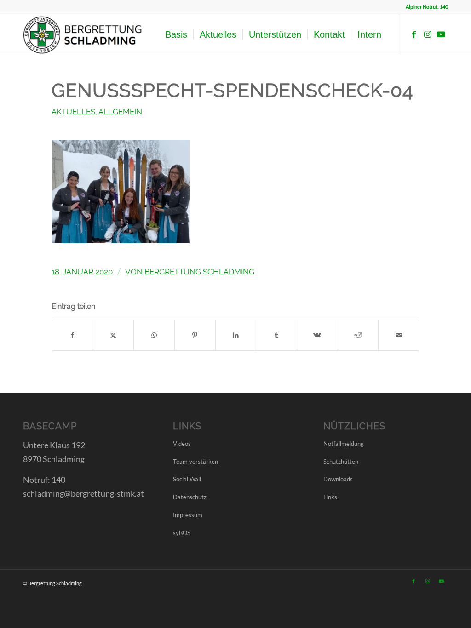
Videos (182, 443)
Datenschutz (190, 497)
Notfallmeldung (343, 443)
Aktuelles (73, 111)
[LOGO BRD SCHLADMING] (85, 34)
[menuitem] (176, 34)
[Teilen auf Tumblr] (276, 335)
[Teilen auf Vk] (317, 335)
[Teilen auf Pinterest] (195, 335)
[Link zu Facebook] (413, 34)
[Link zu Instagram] (427, 34)
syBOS (181, 533)
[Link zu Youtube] (441, 34)
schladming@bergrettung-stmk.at (83, 493)
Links (330, 497)
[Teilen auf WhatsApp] (154, 335)
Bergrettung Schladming (199, 271)
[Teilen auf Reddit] (358, 335)
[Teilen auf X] (113, 335)
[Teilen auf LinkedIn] (236, 335)
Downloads (338, 479)
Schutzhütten (340, 461)
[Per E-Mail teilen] (399, 335)
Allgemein (120, 111)
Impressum (187, 515)
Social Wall (187, 479)
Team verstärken (195, 461)
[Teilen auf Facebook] (72, 335)
